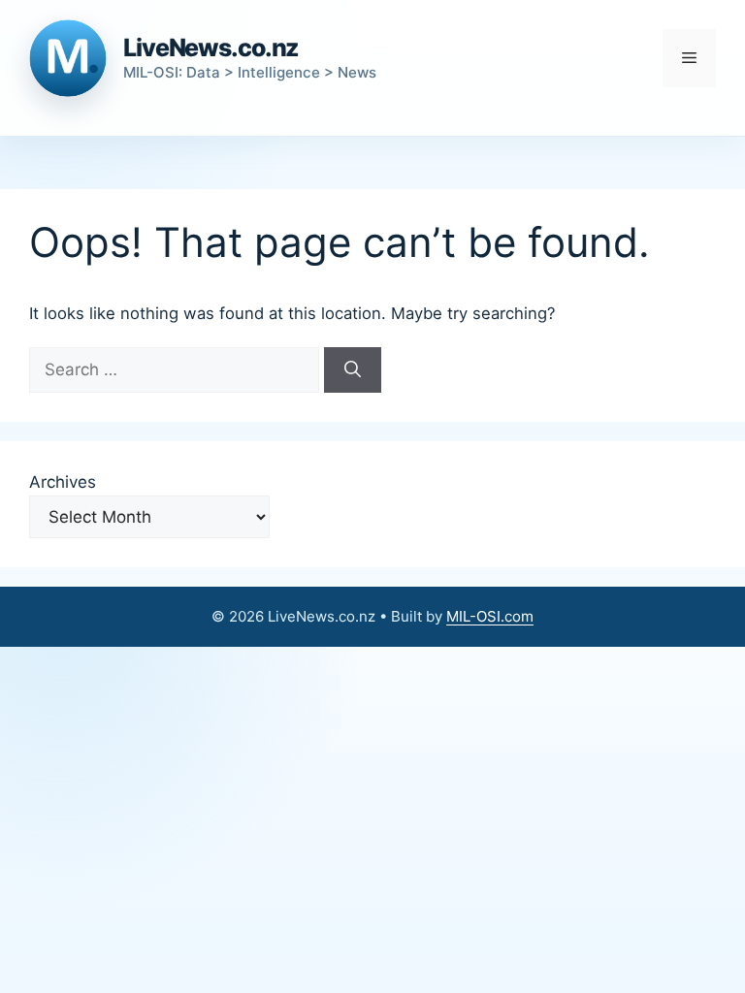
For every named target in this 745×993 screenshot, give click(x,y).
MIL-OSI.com (490, 616)
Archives (62, 482)
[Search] (352, 370)
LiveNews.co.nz (211, 47)
